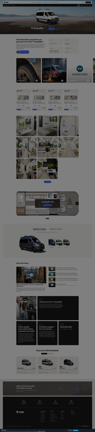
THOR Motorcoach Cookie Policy (41, 431)
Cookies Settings (70, 430)
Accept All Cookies (75, 430)
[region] (47, 430)
